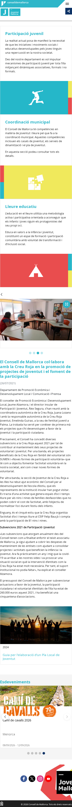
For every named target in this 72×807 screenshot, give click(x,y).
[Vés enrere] (1, 294)
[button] (30, 353)
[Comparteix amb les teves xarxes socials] (68, 11)
